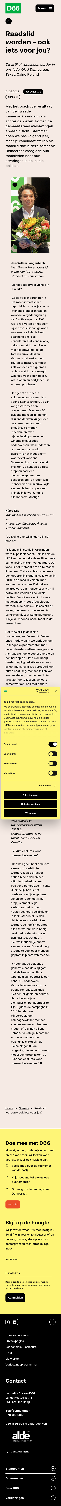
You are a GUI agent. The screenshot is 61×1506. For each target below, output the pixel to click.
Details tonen (44, 785)
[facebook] (8, 1322)
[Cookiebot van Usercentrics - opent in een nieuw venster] (37, 691)
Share (11, 97)
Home (9, 1108)
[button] (45, 8)
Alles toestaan (30, 795)
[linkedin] (14, 1322)
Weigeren (30, 813)
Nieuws (24, 1108)
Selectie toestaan (30, 804)
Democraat (39, 69)
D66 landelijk (33, 92)
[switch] (52, 753)
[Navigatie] (51, 1322)
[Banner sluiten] (56, 691)
